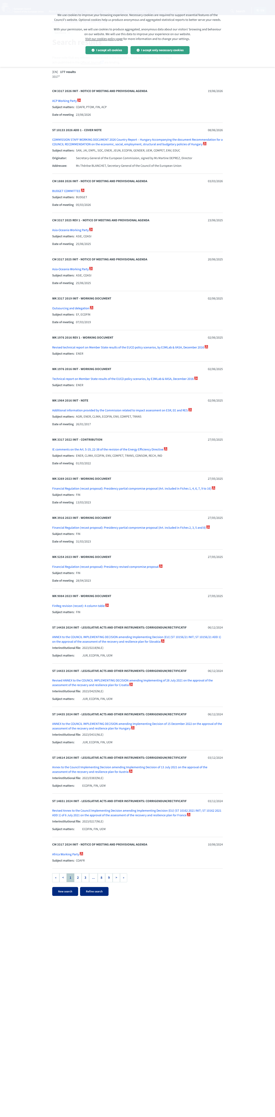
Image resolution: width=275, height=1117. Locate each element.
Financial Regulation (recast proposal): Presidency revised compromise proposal (105, 567)
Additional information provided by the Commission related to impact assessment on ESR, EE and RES (120, 410)
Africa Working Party (66, 854)
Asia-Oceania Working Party (70, 230)
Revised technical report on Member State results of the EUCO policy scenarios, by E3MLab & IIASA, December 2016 (128, 347)
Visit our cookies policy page (104, 39)
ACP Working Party (64, 101)
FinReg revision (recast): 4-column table (78, 606)
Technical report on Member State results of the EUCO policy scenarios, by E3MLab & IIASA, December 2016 (123, 379)
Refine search (94, 892)
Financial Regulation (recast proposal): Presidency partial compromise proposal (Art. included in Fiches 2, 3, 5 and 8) (129, 528)
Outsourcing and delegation (71, 308)
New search (65, 892)
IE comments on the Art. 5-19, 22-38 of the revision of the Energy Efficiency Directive (108, 449)
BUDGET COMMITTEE (66, 191)
